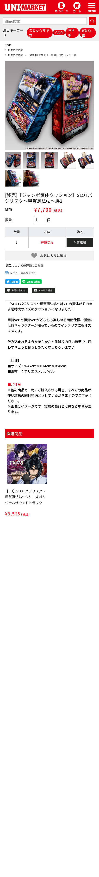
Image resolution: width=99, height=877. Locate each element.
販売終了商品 (15, 50)
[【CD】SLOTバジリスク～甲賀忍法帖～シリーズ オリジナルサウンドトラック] (27, 464)
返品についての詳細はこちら (24, 265)
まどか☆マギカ (39, 32)
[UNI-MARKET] (25, 7)
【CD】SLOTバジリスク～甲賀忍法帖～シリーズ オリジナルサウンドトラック (25, 496)
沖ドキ (71, 32)
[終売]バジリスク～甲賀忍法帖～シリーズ (52, 55)
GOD (59, 32)
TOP (8, 45)
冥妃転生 (86, 32)
